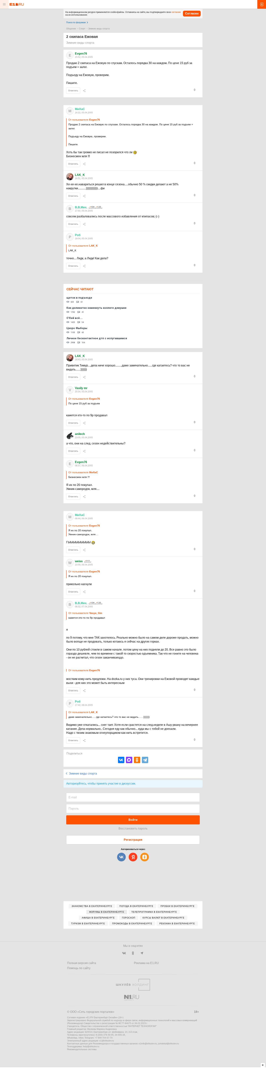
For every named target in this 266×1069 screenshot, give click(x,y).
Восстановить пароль (133, 828)
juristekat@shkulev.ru (168, 1043)
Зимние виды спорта (99, 28)
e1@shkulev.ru (106, 1040)
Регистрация (133, 839)
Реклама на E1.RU (146, 963)
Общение (71, 28)
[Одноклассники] (137, 760)
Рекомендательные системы (82, 1049)
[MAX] (129, 760)
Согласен (192, 13)
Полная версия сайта (81, 963)
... (81, 207)
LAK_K (80, 174)
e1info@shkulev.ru (148, 1043)
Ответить (73, 90)
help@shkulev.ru (91, 1046)
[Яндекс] (133, 857)
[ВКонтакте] (121, 760)
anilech (80, 434)
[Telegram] (145, 760)
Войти (133, 819)
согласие (176, 12)
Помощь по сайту (78, 968)
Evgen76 (81, 53)
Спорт (82, 28)
